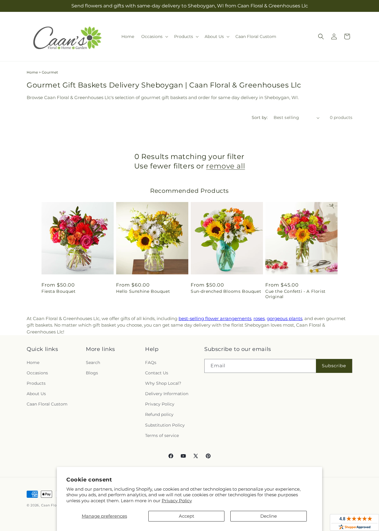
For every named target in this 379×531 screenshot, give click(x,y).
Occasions (37, 373)
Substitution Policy (165, 425)
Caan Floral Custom (47, 404)
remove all (225, 166)
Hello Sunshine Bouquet (143, 291)
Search (93, 362)
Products (36, 383)
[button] (154, 36)
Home (32, 72)
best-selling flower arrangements (215, 318)
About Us (36, 393)
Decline (268, 516)
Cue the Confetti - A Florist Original (295, 294)
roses (259, 318)
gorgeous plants (284, 318)
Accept (186, 516)
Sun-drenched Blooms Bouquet (226, 291)
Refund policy (159, 414)
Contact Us (156, 373)
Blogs (92, 373)
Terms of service (162, 435)
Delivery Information (166, 393)
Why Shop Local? (163, 383)
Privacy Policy (177, 500)
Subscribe (334, 365)
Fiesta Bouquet (58, 291)
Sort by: (260, 117)
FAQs (150, 362)
